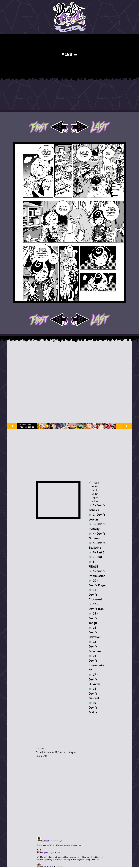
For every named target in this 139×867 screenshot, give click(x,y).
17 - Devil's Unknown (95, 679)
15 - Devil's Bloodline (95, 646)
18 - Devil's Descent (94, 693)
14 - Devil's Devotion (95, 632)
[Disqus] (71, 796)
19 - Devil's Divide (93, 707)
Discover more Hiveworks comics (26, 426)
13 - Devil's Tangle (93, 618)
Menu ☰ (69, 54)
